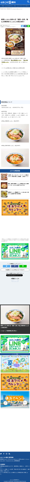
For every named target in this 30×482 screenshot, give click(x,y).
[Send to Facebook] (25, 26)
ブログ (3, 5)
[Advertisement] (15, 13)
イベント (21, 5)
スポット (27, 5)
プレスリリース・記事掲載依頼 (13, 460)
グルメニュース (15, 280)
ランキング (9, 5)
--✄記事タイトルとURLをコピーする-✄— (8, 26)
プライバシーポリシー (13, 459)
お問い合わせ (21, 459)
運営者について (3, 459)
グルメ (15, 5)
